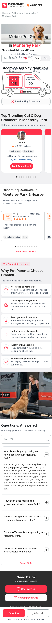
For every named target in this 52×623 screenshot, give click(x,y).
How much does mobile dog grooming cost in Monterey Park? (22, 502)
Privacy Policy (34, 606)
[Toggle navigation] (47, 5)
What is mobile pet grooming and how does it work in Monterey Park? (21, 455)
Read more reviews (26, 251)
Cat (45, 58)
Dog (37, 58)
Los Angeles (30, 13)
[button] (16, 177)
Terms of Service (16, 606)
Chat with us (28, 589)
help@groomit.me (28, 597)
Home (5, 13)
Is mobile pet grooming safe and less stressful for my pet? (21, 550)
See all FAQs (26, 563)
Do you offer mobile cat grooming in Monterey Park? (23, 534)
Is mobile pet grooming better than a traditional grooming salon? (22, 518)
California (16, 13)
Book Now (14, 613)
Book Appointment (21, 166)
